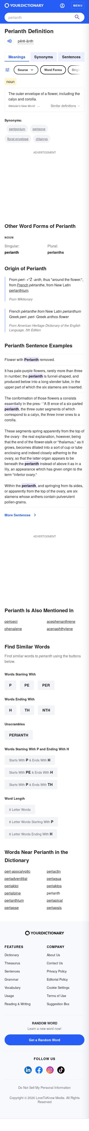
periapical (55, 900)
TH (27, 710)
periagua (54, 878)
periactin (54, 871)
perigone (39, 129)
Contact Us (55, 963)
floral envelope (18, 138)
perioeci (11, 621)
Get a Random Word (44, 1040)
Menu (78, 5)
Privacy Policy (57, 971)
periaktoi (11, 885)
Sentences (71, 56)
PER (46, 685)
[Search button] (77, 17)
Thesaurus (12, 963)
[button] (62, 5)
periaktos (54, 885)
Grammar (11, 979)
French (22, 285)
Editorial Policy (57, 979)
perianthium (18, 290)
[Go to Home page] (24, 5)
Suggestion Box (58, 1004)
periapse (12, 907)
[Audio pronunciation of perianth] (9, 41)
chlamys (42, 138)
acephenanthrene (61, 621)
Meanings (16, 56)
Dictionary (12, 955)
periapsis (54, 907)
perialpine (13, 893)
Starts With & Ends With (29, 760)
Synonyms (43, 56)
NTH (46, 710)
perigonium (17, 129)
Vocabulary (13, 987)
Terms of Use (56, 995)
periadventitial (16, 878)
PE (26, 685)
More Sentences (17, 514)
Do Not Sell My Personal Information (44, 1087)
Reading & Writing (18, 1004)
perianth (18, 735)
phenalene (13, 628)
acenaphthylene (60, 628)
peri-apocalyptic (17, 871)
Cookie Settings (58, 987)
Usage (9, 995)
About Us (53, 955)
